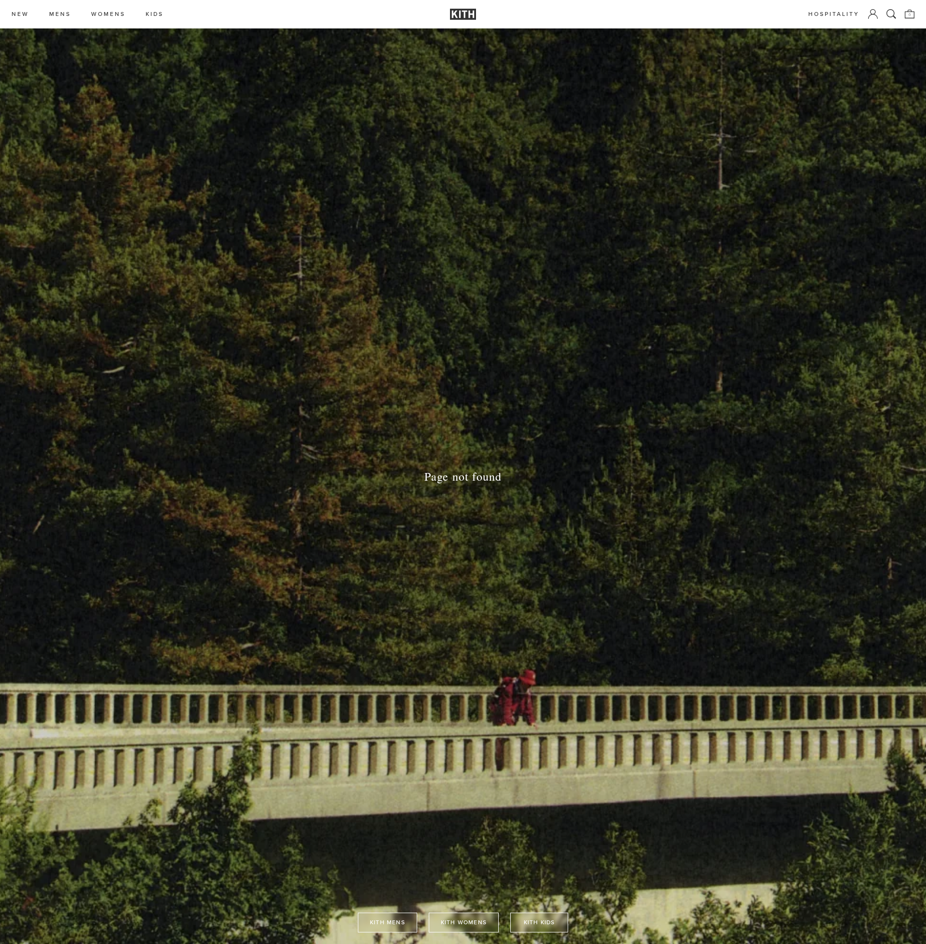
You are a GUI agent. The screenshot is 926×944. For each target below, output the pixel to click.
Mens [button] (60, 14)
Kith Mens (387, 922)
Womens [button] (108, 14)
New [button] (20, 14)
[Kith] (463, 14)
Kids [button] (154, 14)
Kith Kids (539, 922)
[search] (891, 14)
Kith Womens (464, 922)
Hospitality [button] (833, 14)
